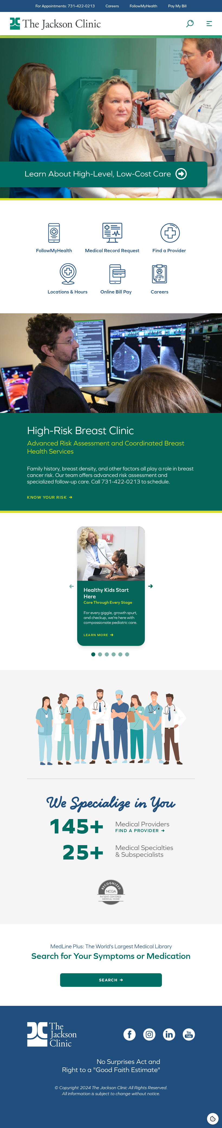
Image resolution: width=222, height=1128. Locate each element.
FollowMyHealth (143, 6)
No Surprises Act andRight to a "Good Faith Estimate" (111, 1065)
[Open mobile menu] (209, 23)
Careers (112, 6)
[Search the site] (190, 23)
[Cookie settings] (213, 1119)
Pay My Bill (177, 6)
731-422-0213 (81, 6)
